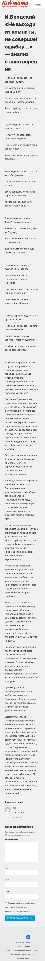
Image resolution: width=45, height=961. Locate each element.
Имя (6, 868)
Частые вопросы (22, 958)
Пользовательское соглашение (22, 954)
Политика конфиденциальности (18, 950)
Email (7, 880)
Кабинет (27, 947)
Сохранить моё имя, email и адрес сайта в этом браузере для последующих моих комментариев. (20, 907)
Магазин (36, 950)
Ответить (18, 817)
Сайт (7, 892)
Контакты (18, 947)
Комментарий (11, 840)
